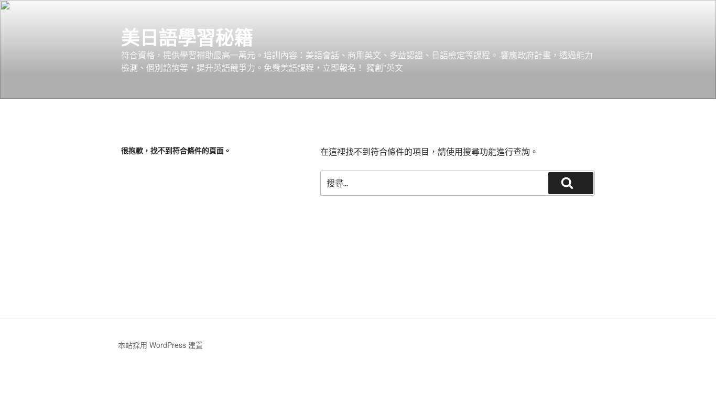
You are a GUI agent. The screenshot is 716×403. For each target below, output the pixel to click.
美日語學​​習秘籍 (187, 36)
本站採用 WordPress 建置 (160, 345)
